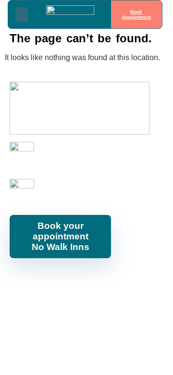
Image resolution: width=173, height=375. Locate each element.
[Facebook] (26, 279)
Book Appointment (136, 14)
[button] (21, 14)
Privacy (152, 305)
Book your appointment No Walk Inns (60, 236)
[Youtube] (69, 279)
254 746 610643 (63, 159)
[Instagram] (48, 279)
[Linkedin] (91, 279)
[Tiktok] (134, 279)
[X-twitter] (113, 279)
